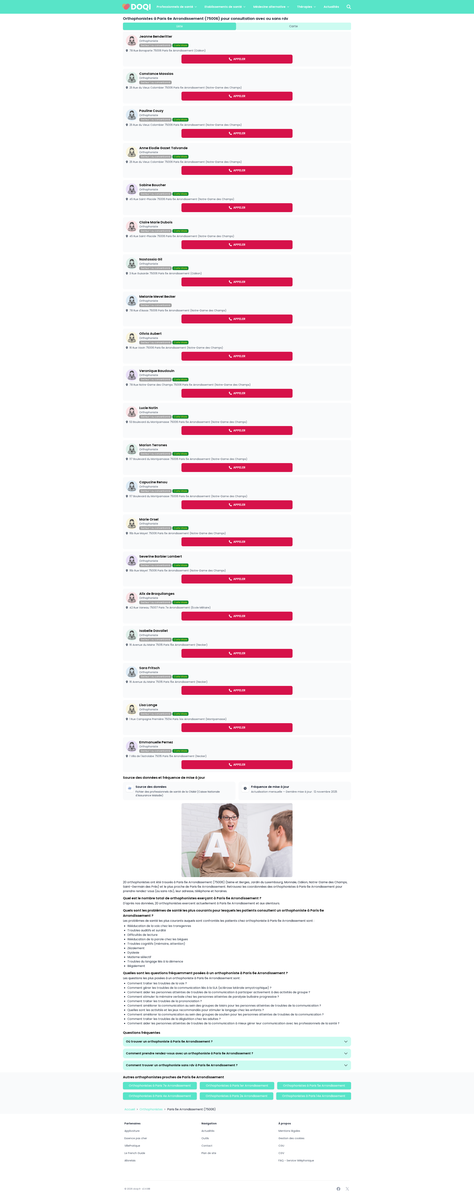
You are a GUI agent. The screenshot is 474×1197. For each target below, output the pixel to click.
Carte (293, 26)
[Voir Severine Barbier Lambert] (237, 568)
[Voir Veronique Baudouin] (237, 383)
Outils (205, 1138)
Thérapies (304, 7)
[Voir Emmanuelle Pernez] (237, 754)
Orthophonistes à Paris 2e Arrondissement (237, 1096)
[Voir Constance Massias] (237, 86)
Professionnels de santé (175, 7)
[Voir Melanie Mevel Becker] (237, 309)
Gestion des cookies (291, 1138)
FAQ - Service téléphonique (296, 1160)
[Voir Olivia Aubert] (237, 346)
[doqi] (136, 6)
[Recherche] (348, 6)
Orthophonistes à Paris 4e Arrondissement (160, 1096)
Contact (206, 1146)
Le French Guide (134, 1153)
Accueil (130, 1109)
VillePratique (132, 1146)
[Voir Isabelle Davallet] (237, 643)
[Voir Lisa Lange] (237, 717)
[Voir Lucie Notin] (237, 420)
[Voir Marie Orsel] (237, 531)
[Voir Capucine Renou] (237, 494)
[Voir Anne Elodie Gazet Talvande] (237, 160)
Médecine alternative (269, 7)
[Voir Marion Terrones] (237, 457)
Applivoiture (132, 1131)
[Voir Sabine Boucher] (237, 197)
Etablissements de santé (223, 7)
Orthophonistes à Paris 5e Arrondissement (314, 1085)
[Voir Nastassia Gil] (237, 271)
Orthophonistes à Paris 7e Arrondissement (160, 1085)
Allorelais (130, 1160)
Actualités (331, 7)
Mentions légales (289, 1131)
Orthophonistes (151, 1109)
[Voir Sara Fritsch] (237, 680)
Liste (179, 26)
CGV (281, 1153)
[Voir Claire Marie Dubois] (237, 234)
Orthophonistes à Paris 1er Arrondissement (237, 1085)
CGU (281, 1146)
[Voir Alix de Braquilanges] (237, 606)
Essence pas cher (135, 1138)
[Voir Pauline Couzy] (237, 123)
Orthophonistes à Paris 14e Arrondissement (313, 1096)
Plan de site (208, 1153)
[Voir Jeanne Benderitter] (237, 48)
